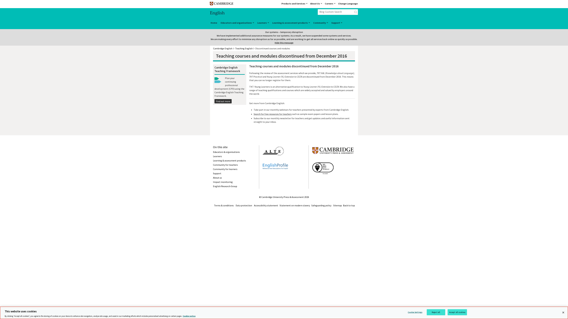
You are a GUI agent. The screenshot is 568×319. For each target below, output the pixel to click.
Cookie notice (189, 316)
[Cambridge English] (221, 4)
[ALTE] (273, 160)
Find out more (223, 101)
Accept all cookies (457, 312)
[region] (284, 313)
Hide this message (284, 42)
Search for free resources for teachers (273, 114)
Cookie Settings (415, 312)
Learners (262, 22)
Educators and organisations (236, 22)
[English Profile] (275, 174)
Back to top (349, 205)
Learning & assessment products (290, 22)
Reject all (436, 312)
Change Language (348, 3)
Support (335, 22)
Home (214, 22)
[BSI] (323, 179)
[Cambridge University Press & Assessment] (333, 159)
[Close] (563, 312)
